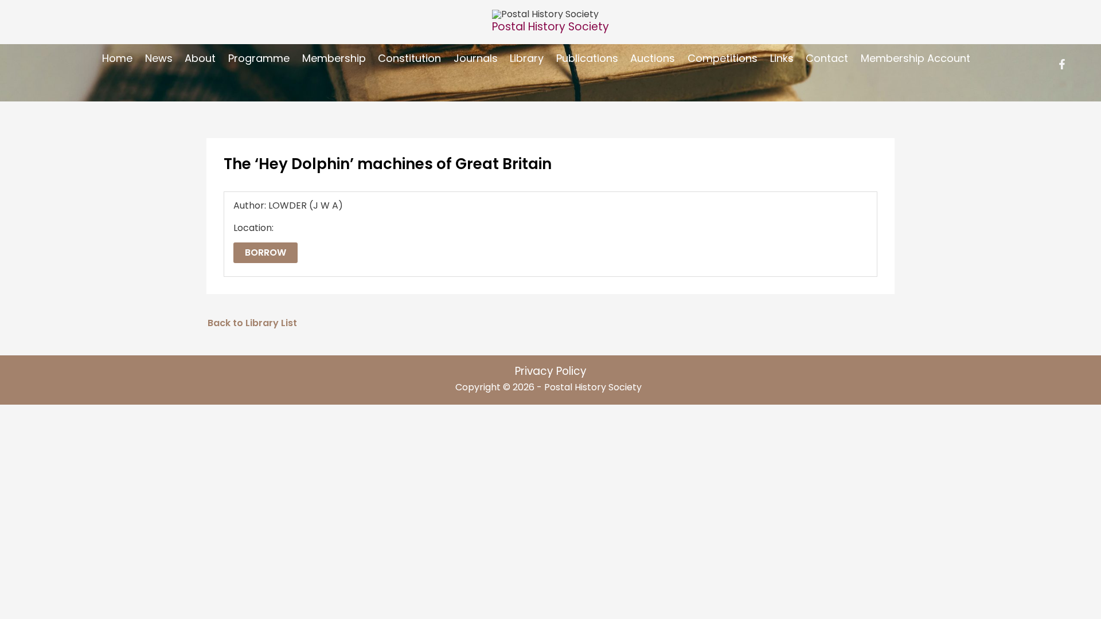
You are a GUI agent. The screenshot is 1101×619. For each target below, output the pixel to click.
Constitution (409, 58)
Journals (476, 58)
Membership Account (915, 58)
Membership (334, 58)
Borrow (265, 252)
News (159, 58)
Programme (259, 58)
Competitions (723, 58)
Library (527, 58)
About (200, 58)
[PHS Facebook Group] (1062, 64)
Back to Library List (252, 323)
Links (782, 58)
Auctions (652, 58)
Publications (587, 58)
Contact (827, 58)
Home (117, 58)
